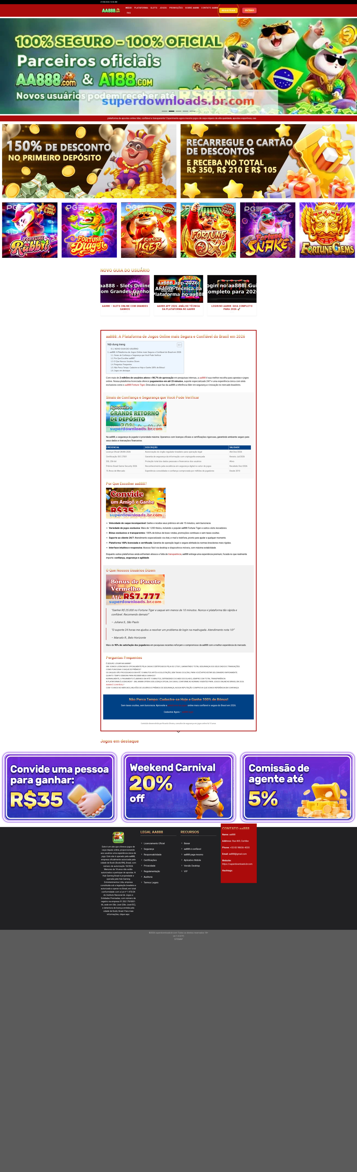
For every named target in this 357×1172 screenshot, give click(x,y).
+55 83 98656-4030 (240, 847)
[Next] (346, 66)
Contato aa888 (209, 8)
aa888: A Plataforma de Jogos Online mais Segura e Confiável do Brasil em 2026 (145, 352)
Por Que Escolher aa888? (124, 358)
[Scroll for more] (178, 732)
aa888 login (187, 712)
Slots (153, 8)
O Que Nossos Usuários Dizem (126, 361)
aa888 (202, 378)
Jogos (163, 8)
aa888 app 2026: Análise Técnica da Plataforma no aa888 (178, 307)
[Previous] (10, 66)
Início (129, 8)
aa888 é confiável (114, 684)
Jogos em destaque (122, 371)
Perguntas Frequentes (123, 364)
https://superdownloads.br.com (237, 864)
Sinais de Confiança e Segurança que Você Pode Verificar (137, 355)
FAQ (129, 13)
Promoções (176, 8)
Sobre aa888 (192, 8)
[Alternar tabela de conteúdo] (178, 344)
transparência (174, 554)
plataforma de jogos (177, 705)
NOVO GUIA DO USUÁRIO (126, 349)
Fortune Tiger (138, 385)
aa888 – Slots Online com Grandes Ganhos (125, 307)
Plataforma (141, 8)
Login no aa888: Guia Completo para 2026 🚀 (231, 307)
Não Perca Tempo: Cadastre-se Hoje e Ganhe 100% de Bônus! (139, 368)
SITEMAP (178, 939)
